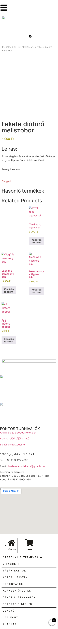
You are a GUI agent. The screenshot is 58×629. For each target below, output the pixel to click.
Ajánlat (10, 624)
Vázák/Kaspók (14, 570)
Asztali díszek (15, 577)
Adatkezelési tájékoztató (14, 438)
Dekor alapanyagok (19, 597)
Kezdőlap (6, 47)
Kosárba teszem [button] (36, 241)
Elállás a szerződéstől (13, 444)
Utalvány (10, 617)
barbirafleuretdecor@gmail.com (26, 466)
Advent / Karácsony (23, 47)
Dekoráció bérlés (17, 604)
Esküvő (9, 610)
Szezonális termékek (20, 557)
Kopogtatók (13, 584)
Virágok (9, 564)
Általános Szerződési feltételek (18, 432)
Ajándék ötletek (17, 590)
